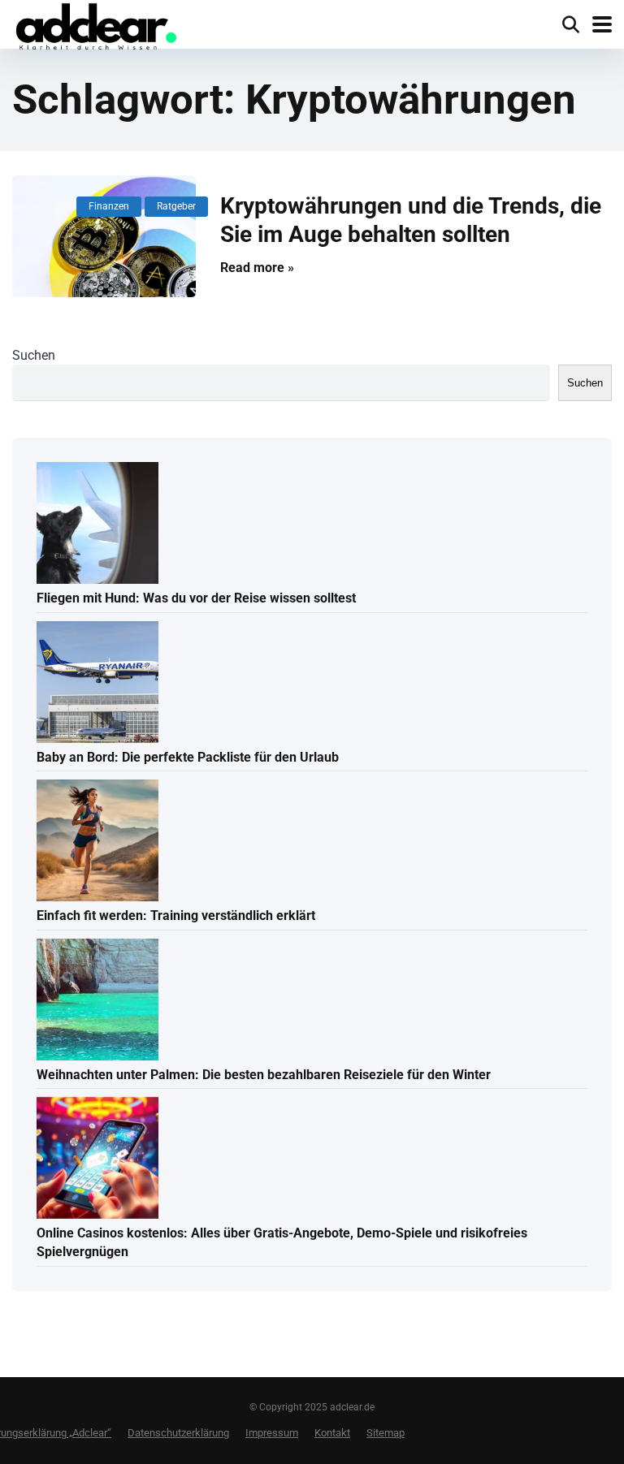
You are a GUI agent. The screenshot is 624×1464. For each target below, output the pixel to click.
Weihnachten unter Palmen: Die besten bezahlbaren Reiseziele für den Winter (264, 1074)
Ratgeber (176, 206)
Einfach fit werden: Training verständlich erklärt (176, 915)
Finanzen (109, 206)
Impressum (271, 1433)
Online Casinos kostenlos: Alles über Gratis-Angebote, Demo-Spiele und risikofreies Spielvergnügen (282, 1242)
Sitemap (385, 1433)
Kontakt (332, 1433)
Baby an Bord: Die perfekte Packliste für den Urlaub (188, 757)
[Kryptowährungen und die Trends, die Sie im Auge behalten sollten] (104, 236)
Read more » (257, 267)
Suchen (33, 355)
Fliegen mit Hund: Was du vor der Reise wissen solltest (196, 598)
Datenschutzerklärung (178, 1433)
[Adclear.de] (95, 27)
